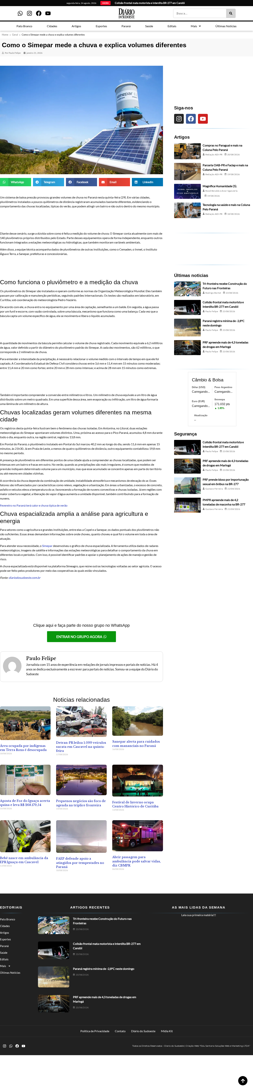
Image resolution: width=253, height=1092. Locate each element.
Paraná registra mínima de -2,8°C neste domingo (103, 968)
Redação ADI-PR (214, 154)
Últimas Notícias (10, 972)
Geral (15, 34)
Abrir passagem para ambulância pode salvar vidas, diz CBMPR (136, 861)
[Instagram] (29, 13)
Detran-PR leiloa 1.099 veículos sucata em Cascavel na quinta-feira (81, 747)
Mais (3, 966)
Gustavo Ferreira (214, 488)
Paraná (4, 946)
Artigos (4, 932)
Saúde (3, 952)
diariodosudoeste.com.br (24, 577)
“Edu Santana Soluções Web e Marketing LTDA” (225, 1045)
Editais (4, 959)
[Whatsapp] (20, 13)
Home (5, 34)
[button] (15, 182)
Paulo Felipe (211, 311)
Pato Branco (7, 919)
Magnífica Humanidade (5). (220, 186)
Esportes (5, 939)
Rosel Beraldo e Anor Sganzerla (221, 190)
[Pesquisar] (230, 13)
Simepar (47, 545)
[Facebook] (38, 13)
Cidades (5, 926)
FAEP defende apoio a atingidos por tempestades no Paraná (80, 863)
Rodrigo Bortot (213, 292)
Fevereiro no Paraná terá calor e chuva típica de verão (33, 505)
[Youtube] (48, 13)
